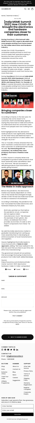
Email (3, 289)
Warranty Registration (28, 384)
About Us (16, 366)
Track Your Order (4, 377)
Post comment (17, 316)
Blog (14, 372)
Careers (15, 377)
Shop (3, 366)
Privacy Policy (14, 322)
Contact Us (16, 369)
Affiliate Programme (5, 382)
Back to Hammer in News (18, 337)
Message (4, 297)
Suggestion (16, 380)
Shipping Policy (26, 379)
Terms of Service (27, 322)
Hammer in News (12, 16)
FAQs (3, 369)
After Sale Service (27, 367)
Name (3, 280)
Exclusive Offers (4, 373)
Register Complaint (27, 388)
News (14, 375)
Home (3, 16)
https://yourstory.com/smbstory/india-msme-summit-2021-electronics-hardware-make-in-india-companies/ (15, 264)
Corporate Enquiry (27, 393)
